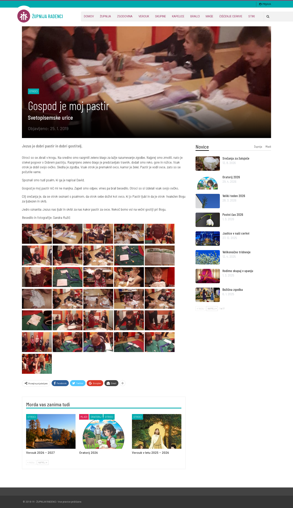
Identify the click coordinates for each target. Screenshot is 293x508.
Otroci (33, 91)
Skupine (160, 16)
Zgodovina (125, 16)
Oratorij (96, 416)
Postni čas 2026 (232, 214)
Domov (89, 16)
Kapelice (178, 16)
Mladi (84, 416)
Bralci (195, 16)
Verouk (144, 16)
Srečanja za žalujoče (235, 158)
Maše (209, 16)
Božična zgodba (232, 289)
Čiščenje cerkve (230, 16)
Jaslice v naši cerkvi (235, 233)
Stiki (251, 16)
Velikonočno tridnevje (236, 252)
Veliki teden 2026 (233, 195)
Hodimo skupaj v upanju (237, 270)
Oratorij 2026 (231, 177)
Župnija (105, 16)
